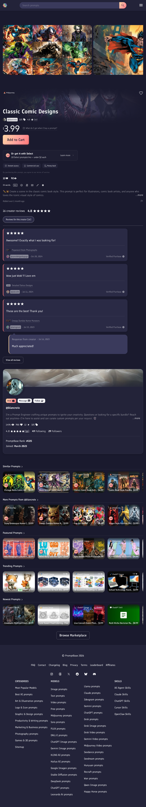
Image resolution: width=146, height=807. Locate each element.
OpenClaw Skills (122, 714)
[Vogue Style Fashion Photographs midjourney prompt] (124, 515)
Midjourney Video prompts (98, 745)
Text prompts (58, 695)
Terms (84, 665)
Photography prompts (26, 733)
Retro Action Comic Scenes (51, 490)
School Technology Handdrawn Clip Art (121, 590)
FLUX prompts (58, 728)
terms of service (43, 172)
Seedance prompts (93, 752)
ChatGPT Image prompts (64, 741)
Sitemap (19, 747)
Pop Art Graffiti (81, 523)
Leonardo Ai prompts (62, 794)
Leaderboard (96, 665)
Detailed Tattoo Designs (22, 285)
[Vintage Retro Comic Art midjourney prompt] (19, 482)
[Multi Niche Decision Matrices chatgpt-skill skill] (124, 615)
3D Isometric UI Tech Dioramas (51, 590)
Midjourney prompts (61, 715)
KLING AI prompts (60, 755)
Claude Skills (121, 694)
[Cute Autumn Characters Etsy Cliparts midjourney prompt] (19, 581)
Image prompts (59, 689)
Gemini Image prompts (63, 748)
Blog (65, 665)
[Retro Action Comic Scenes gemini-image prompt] (54, 482)
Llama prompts (92, 686)
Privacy (74, 665)
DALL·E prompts (59, 735)
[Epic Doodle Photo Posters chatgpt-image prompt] (89, 548)
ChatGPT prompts (60, 787)
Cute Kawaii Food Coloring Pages (51, 623)
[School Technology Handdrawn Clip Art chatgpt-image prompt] (124, 581)
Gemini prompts (92, 706)
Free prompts (58, 709)
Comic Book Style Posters (120, 490)
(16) (35, 120)
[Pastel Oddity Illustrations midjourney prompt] (124, 548)
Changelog (54, 665)
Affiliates (110, 665)
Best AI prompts (23, 694)
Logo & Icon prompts (26, 707)
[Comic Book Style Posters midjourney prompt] (124, 482)
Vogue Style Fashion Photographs (121, 523)
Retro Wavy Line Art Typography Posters (51, 556)
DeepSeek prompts (60, 781)
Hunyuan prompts (93, 765)
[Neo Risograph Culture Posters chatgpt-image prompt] (19, 548)
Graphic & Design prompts (29, 714)
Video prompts (58, 702)
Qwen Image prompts (95, 785)
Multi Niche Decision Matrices (121, 623)
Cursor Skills (120, 707)
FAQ (33, 665)
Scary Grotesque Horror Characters (16, 523)
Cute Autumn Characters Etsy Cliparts (11, 590)
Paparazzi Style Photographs (24, 250)
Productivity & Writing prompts (31, 720)
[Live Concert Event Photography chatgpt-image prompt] (89, 615)
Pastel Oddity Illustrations (121, 556)
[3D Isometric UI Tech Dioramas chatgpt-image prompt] (54, 581)
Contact (42, 665)
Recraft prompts (92, 771)
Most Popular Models (25, 687)
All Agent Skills (122, 687)
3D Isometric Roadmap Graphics (86, 590)
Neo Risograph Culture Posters (16, 556)
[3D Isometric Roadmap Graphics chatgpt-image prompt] (89, 581)
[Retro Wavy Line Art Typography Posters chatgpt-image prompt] (54, 548)
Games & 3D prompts (26, 740)
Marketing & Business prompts (31, 727)
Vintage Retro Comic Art (15, 490)
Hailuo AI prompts (60, 761)
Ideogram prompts (94, 699)
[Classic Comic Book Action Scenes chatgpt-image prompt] (89, 482)
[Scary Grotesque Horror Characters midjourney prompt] (19, 515)
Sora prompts (58, 722)
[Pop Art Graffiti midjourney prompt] (89, 515)
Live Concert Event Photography (86, 623)
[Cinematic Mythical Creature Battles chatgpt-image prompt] (19, 615)
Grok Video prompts (94, 732)
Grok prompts (91, 719)
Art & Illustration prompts (29, 701)
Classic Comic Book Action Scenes (86, 490)
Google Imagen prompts (63, 768)
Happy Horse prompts (95, 791)
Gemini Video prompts (96, 739)
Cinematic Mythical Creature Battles (16, 623)
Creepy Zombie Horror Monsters (26, 321)
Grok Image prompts (95, 725)
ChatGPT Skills (122, 701)
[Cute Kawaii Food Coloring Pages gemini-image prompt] (54, 615)
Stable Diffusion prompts (64, 774)
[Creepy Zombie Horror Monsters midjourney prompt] (54, 515)
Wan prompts (91, 778)
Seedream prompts (94, 758)
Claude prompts (92, 693)
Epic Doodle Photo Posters (86, 556)
